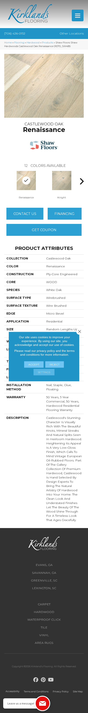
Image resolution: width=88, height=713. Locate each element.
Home (8, 42)
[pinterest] (43, 680)
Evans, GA (44, 565)
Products (47, 42)
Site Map (78, 691)
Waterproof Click (44, 619)
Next (81, 181)
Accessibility (12, 691)
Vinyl (44, 635)
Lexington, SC (44, 588)
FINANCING (64, 214)
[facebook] (36, 680)
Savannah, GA (44, 573)
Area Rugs (44, 643)
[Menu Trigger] (78, 15)
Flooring (19, 42)
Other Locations (72, 33)
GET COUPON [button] (44, 230)
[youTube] (51, 680)
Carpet (44, 604)
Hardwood (33, 42)
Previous (6, 181)
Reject (55, 364)
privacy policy (46, 350)
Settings (44, 372)
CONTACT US (24, 214)
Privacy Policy (61, 691)
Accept (33, 364)
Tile (44, 627)
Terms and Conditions (36, 691)
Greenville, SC (44, 580)
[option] (61, 184)
